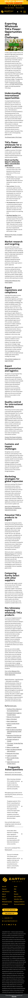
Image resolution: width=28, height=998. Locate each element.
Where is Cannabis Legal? (13, 747)
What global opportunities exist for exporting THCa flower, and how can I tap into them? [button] (14, 794)
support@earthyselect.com (10, 921)
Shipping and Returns (19, 901)
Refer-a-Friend (17, 896)
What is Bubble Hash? (12, 721)
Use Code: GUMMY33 (14, 3)
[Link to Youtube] (15, 5)
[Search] (20, 12)
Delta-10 (4, 899)
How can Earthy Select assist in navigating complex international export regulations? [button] (13, 824)
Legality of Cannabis (12, 727)
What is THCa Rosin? (12, 719)
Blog (15, 891)
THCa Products (5, 891)
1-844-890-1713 (8, 918)
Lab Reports (5, 904)
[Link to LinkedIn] (21, 5)
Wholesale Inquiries (20, 7)
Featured (4, 889)
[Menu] (24, 12)
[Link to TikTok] (17, 5)
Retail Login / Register (9, 7)
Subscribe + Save (18, 899)
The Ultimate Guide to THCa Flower (13, 137)
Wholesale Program (9, 553)
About (15, 886)
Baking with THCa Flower (13, 753)
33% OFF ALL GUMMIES (14, 1)
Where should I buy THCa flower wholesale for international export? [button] (13, 773)
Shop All (4, 886)
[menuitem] (9, 7)
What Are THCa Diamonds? (13, 717)
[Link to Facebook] (10, 5)
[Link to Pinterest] (19, 5)
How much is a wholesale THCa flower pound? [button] (12, 848)
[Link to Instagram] (8, 5)
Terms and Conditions (19, 904)
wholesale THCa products (16, 82)
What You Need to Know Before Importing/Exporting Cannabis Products (14, 731)
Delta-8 (4, 894)
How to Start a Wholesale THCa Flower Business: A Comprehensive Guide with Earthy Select (13, 508)
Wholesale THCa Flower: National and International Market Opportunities (13, 672)
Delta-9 (4, 896)
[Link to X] (13, 5)
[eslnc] (10, 12)
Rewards (16, 894)
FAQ (15, 889)
